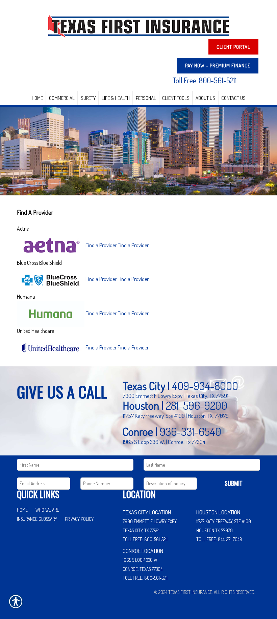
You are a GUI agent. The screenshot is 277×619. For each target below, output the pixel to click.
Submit (234, 483)
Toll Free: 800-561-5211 (205, 80)
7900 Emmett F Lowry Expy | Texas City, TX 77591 (175, 395)
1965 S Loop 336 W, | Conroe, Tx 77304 (164, 441)
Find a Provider (101, 244)
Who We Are (47, 510)
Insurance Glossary (37, 519)
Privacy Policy (79, 519)
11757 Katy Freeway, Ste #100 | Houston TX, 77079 (176, 415)
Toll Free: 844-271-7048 (219, 539)
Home (22, 510)
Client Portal (233, 47)
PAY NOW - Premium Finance (217, 65)
